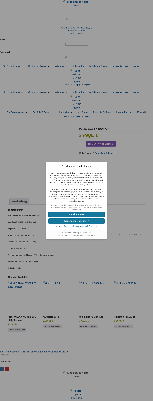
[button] (76, 221)
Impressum (86, 233)
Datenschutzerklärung (76, 201)
